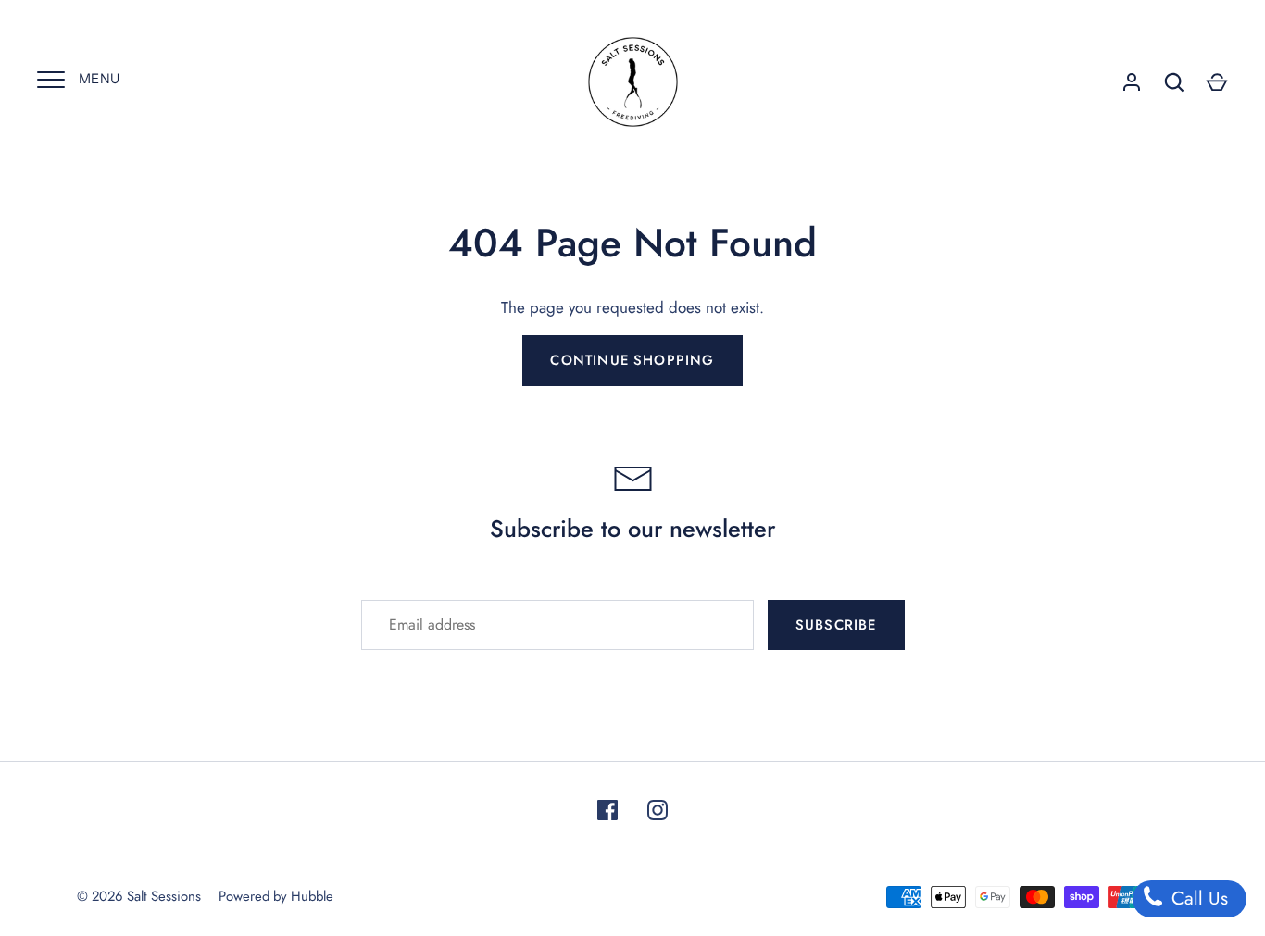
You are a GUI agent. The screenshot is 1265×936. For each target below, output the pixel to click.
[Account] (1131, 82)
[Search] (1174, 82)
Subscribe (836, 625)
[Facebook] (607, 810)
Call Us (1197, 898)
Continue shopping (632, 360)
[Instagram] (657, 810)
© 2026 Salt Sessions (139, 896)
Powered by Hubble (276, 896)
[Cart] (1216, 82)
